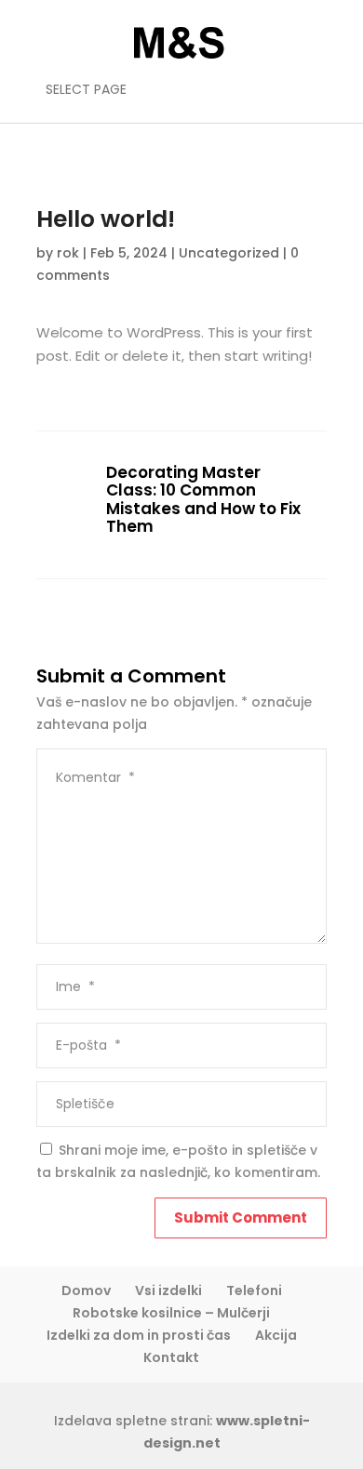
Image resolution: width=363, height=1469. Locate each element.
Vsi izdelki (168, 1290)
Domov (86, 1290)
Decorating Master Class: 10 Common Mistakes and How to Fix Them (203, 500)
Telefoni (254, 1290)
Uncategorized (229, 253)
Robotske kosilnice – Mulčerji (171, 1313)
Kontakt (171, 1357)
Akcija (276, 1335)
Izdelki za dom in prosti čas (139, 1335)
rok (68, 253)
